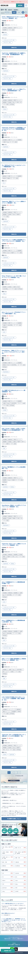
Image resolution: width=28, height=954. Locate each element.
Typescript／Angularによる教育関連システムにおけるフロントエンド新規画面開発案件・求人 (14, 129)
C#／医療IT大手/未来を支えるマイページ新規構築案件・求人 (13, 391)
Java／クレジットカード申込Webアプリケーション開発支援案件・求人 (14, 312)
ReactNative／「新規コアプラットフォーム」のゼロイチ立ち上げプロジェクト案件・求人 (14, 352)
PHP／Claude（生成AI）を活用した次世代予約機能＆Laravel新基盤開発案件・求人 (13, 429)
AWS (4, 678)
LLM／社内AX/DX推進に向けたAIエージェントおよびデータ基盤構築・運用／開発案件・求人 (13, 698)
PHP (4, 448)
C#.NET (4, 410)
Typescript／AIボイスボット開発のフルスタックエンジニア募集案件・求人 (14, 544)
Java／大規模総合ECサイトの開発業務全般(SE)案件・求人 (13, 582)
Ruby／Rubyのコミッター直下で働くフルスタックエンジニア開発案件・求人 (14, 276)
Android (5, 34)
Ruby (4, 293)
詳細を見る (14, 47)
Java (4, 332)
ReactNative (6, 371)
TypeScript (5, 70)
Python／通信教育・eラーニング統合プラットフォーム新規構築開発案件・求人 (14, 89)
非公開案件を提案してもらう (14, 818)
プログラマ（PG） (7, 42)
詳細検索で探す (7, 950)
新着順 (14, 12)
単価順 (19, 12)
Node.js (12, 487)
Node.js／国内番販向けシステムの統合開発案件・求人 (13, 467)
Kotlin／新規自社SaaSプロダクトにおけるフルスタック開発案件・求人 (13, 17)
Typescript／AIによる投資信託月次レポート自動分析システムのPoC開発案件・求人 (14, 735)
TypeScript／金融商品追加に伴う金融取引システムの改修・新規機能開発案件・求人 (14, 53)
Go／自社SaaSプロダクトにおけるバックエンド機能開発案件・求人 (13, 165)
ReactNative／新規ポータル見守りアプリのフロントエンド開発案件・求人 (14, 506)
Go (3, 183)
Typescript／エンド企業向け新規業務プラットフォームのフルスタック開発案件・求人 (14, 240)
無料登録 (20, 5)
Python (4, 109)
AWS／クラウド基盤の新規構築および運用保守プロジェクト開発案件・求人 (14, 659)
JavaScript (5, 487)
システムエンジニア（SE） (9, 40)
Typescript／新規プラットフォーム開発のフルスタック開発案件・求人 (14, 202)
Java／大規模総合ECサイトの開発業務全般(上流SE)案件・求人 (13, 621)
